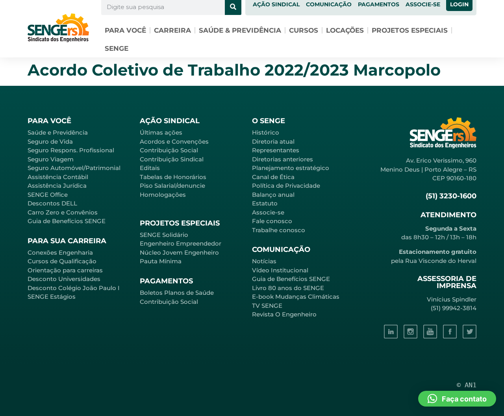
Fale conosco (272, 221)
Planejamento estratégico (290, 168)
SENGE (116, 48)
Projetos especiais (410, 30)
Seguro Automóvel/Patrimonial (74, 168)
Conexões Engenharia (60, 252)
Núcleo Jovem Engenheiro (179, 252)
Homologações (163, 194)
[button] (457, 399)
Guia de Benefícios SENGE (67, 221)
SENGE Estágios (52, 296)
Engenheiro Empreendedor (180, 243)
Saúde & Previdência (240, 30)
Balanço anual (273, 194)
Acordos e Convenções (174, 141)
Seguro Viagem (51, 159)
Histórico (265, 132)
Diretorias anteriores (282, 159)
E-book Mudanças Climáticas (295, 296)
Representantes (275, 150)
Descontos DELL (52, 203)
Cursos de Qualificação (62, 261)
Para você (125, 30)
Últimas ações (161, 132)
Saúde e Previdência (58, 132)
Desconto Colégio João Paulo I (74, 288)
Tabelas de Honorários (173, 177)
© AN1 (466, 385)
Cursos (303, 30)
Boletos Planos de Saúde (177, 292)
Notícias (264, 261)
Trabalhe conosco (278, 230)
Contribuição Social (169, 150)
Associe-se (268, 212)
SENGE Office (48, 194)
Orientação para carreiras (65, 270)
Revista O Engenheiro (284, 314)
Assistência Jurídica (57, 185)
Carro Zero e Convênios (63, 212)
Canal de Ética (273, 177)
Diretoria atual (273, 141)
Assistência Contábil (58, 177)
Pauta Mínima (161, 261)
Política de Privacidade (286, 185)
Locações (345, 30)
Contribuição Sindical (172, 159)
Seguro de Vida (50, 141)
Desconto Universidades (64, 279)
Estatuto (265, 203)
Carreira (172, 30)
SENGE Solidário (164, 235)
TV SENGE (267, 305)
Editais (150, 168)
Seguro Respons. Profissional (71, 150)
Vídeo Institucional (280, 270)
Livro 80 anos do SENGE (288, 288)
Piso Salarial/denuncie (172, 185)
